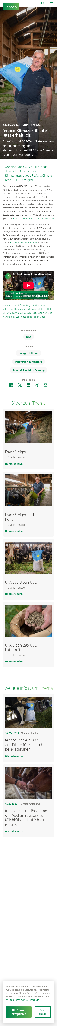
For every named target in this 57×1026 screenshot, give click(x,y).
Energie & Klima (28, 353)
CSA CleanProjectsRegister (24, 242)
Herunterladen (14, 463)
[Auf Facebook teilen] (11, 385)
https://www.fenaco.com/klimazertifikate (34, 218)
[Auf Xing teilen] (37, 385)
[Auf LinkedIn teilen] (28, 385)
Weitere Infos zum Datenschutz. (22, 999)
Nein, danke (42, 1012)
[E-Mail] (46, 385)
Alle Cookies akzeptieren (19, 1012)
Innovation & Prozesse (28, 361)
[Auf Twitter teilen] (20, 385)
